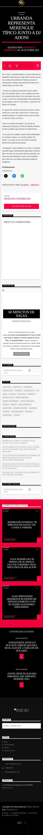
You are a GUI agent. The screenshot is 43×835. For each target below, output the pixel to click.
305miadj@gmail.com (12, 772)
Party (14, 404)
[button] (21, 332)
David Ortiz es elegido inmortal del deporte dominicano (22, 676)
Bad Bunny (8, 390)
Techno (28, 411)
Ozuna (6, 404)
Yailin (17, 415)
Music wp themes (10, 401)
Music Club (8, 397)
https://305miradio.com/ (13, 764)
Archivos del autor (21, 206)
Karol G (31, 394)
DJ (38, 390)
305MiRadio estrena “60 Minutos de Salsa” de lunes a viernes (18, 442)
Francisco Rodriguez (17, 198)
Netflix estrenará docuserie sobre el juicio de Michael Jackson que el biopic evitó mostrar (21, 466)
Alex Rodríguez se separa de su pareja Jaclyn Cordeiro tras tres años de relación (21, 449)
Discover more (7, 788)
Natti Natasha (27, 401)
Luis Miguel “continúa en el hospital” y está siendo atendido (21, 474)
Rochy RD (7, 408)
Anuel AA (17, 387)
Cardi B (18, 390)
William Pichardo (33, 807)
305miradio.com (12, 809)
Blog (5, 742)
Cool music (29, 390)
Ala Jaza (7, 387)
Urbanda (35, 185)
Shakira (33, 408)
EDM (5, 394)
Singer (6, 411)
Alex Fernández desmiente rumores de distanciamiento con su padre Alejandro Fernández (21, 458)
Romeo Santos (20, 408)
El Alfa (12, 394)
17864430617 (9, 768)
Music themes (22, 397)
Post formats (25, 404)
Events (6, 748)
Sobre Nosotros (9, 745)
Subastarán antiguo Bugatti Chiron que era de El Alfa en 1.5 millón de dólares (22, 646)
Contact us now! (9, 750)
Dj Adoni (24, 185)
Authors (28, 387)
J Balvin (21, 394)
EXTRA (21, 14)
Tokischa (7, 415)
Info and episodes (21, 354)
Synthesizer (17, 411)
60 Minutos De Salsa (13, 370)
